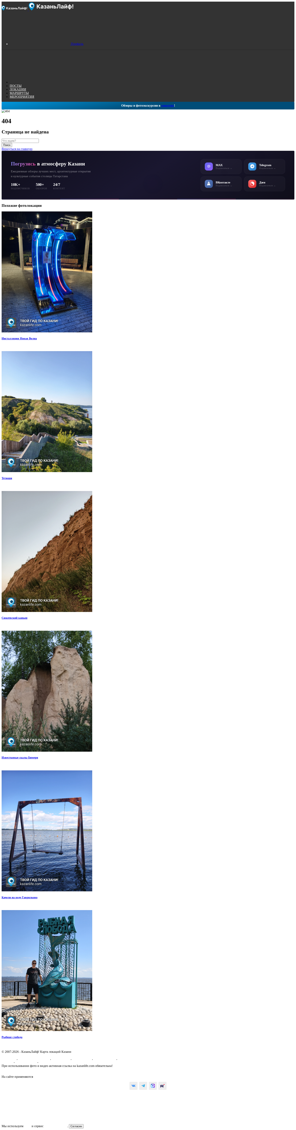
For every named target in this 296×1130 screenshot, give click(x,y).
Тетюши (7, 478)
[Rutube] (162, 1086)
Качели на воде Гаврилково (19, 897)
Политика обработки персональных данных (32, 1073)
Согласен (76, 1126)
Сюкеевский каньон (14, 617)
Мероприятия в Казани (34, 1058)
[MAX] (153, 1086)
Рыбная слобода (12, 1037)
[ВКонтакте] (133, 1086)
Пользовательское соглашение (22, 1069)
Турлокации (126, 1058)
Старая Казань (82, 1058)
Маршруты (9, 1058)
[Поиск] (40, 82)
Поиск (6, 145)
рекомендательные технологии (55, 1076)
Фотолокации (61, 1058)
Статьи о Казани (105, 1058)
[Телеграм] (143, 1086)
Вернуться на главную (17, 149)
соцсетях (167, 105)
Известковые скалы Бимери (20, 757)
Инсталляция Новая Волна (19, 338)
